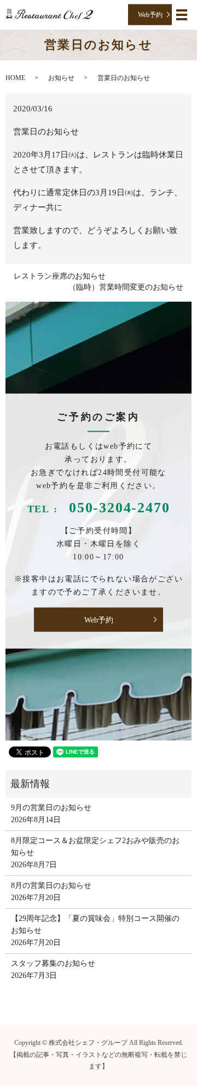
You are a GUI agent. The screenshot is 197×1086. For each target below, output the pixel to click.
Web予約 (150, 14)
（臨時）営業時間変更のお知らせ (125, 287)
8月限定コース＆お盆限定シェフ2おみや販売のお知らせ (95, 846)
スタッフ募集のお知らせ (53, 963)
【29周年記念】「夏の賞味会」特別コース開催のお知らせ (95, 924)
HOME (15, 78)
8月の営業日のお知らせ (51, 885)
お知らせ (61, 78)
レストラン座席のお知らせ (60, 276)
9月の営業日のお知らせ (51, 808)
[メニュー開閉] (181, 14)
